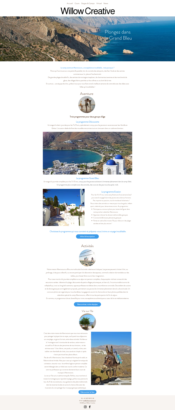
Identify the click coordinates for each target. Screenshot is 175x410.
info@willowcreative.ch (89, 400)
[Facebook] (90, 407)
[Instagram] (85, 407)
